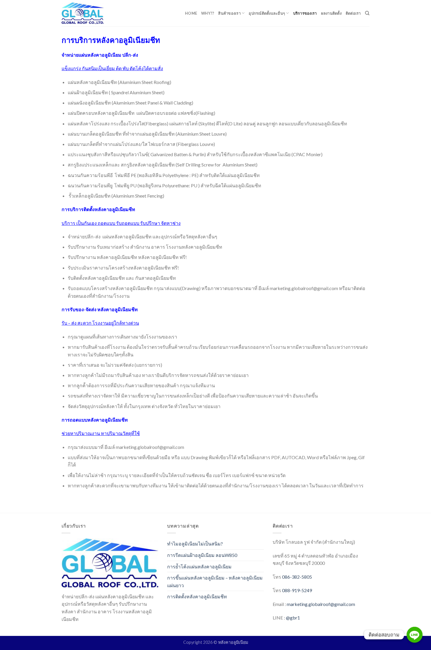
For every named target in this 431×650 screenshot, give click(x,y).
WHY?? (207, 13)
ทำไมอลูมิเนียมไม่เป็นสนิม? (195, 543)
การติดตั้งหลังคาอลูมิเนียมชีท (197, 596)
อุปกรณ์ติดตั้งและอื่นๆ (267, 13)
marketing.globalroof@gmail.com (321, 604)
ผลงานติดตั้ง (331, 13)
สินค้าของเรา (229, 13)
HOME (191, 13)
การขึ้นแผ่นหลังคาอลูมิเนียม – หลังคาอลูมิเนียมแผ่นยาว (215, 581)
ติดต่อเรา (353, 13)
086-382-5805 (297, 577)
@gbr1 (293, 617)
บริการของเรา (305, 13)
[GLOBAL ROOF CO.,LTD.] (83, 13)
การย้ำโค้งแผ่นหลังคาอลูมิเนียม (199, 566)
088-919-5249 (297, 590)
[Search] (367, 13)
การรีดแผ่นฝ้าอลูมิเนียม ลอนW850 (202, 555)
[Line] (414, 635)
